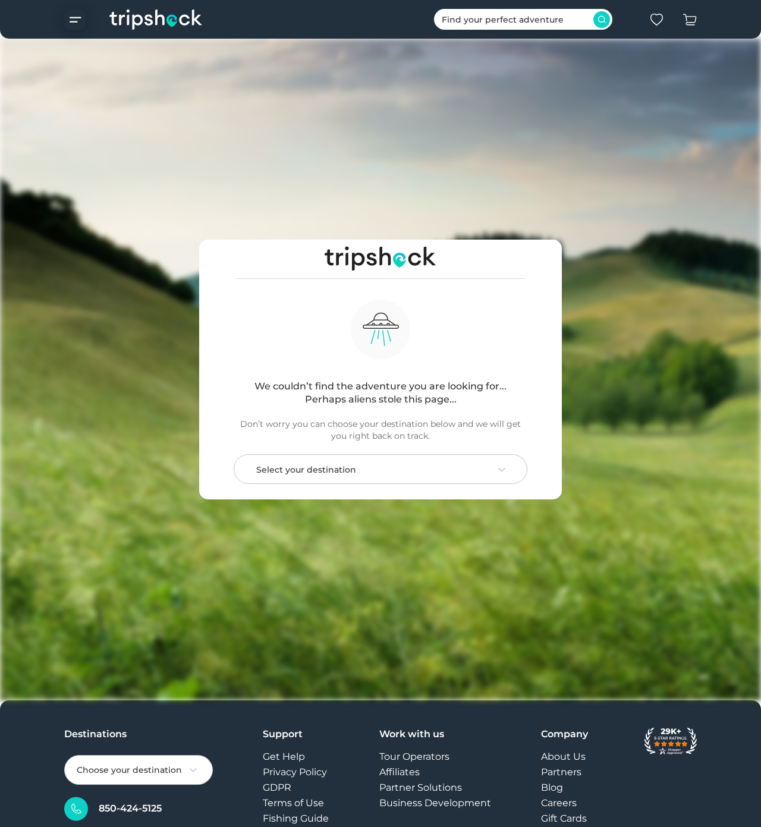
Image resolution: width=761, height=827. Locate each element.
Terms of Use (293, 803)
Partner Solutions (420, 787)
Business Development (435, 803)
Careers (559, 803)
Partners (561, 772)
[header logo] (144, 19)
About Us (563, 756)
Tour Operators (414, 756)
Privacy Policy (295, 772)
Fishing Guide (296, 818)
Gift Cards (564, 818)
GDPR (277, 787)
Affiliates (399, 772)
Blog (552, 787)
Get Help (284, 756)
